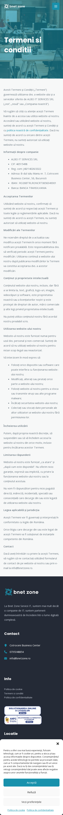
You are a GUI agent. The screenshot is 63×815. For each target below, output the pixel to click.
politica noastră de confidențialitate (27, 130)
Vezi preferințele (31, 802)
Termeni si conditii (13, 693)
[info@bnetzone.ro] (17, 658)
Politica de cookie (16, 810)
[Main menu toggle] (55, 6)
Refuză (31, 792)
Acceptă (31, 782)
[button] (57, 743)
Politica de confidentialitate (40, 810)
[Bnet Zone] (14, 6)
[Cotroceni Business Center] (22, 645)
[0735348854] (14, 651)
